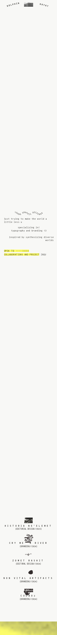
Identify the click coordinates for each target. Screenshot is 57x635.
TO (12, 251)
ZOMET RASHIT (28, 560)
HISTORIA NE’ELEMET (28, 526)
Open (6, 251)
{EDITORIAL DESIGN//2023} (28, 529)
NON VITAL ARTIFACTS (28, 578)
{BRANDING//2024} (28, 546)
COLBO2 (28, 595)
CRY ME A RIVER (28, 543)
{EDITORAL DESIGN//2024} (28, 563)
